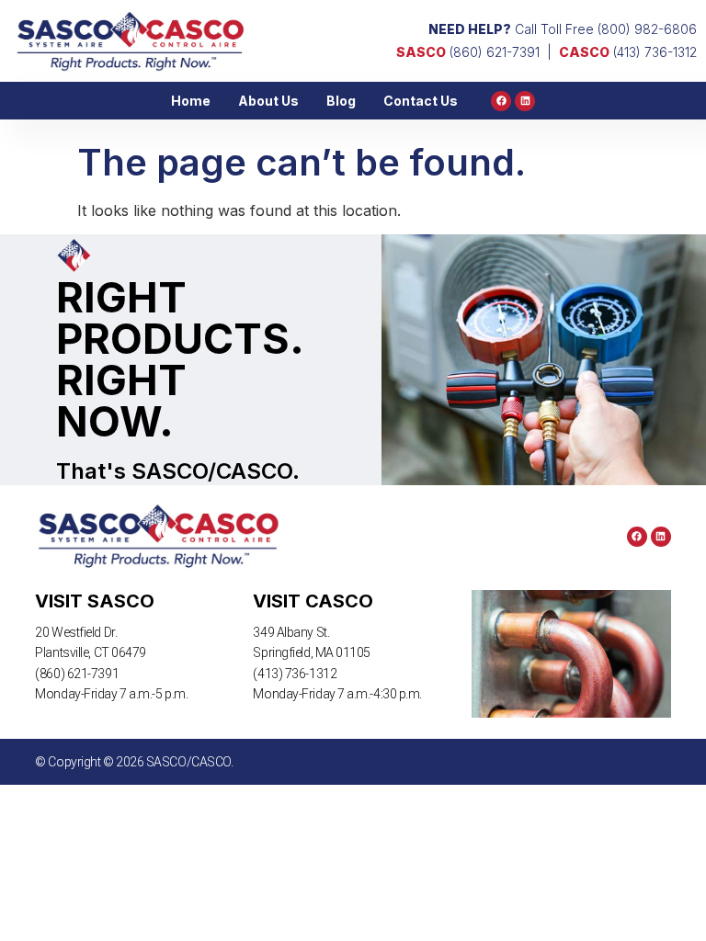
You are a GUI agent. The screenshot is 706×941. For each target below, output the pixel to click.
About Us (268, 100)
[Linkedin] (525, 101)
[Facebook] (501, 101)
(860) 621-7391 (468, 52)
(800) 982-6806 (647, 29)
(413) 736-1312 (628, 52)
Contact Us (420, 100)
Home (191, 100)
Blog (341, 100)
